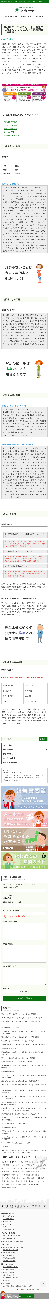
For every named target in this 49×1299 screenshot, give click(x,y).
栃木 (3, 1168)
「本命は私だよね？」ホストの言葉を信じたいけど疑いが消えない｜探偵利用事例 (23, 1138)
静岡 (23, 1172)
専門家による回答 (10, 125)
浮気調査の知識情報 (9, 1252)
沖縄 (24, 1184)
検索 (44, 739)
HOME (6, 1206)
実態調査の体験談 (10, 122)
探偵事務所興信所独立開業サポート (14, 1247)
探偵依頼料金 (8, 754)
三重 (37, 1172)
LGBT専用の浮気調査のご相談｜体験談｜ (14, 1123)
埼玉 (32, 1165)
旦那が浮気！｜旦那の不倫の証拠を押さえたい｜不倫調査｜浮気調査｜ (23, 1086)
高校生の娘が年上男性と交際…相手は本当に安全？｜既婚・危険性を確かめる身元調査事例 (23, 1103)
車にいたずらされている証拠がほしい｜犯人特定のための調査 (21, 1018)
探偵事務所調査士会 (9, 1188)
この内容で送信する (24, 998)
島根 (18, 1178)
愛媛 (8, 1181)
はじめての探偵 (9, 758)
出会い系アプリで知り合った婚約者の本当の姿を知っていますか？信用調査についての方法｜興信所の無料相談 (23, 1109)
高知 (17, 1181)
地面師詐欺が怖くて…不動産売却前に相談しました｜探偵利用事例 (23, 1044)
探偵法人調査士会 (8, 1230)
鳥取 (13, 1178)
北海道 (21, 1162)
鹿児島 (18, 1184)
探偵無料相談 (8, 749)
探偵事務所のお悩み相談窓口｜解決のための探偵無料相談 (20, 1114)
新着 (11, 1206)
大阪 (13, 1175)
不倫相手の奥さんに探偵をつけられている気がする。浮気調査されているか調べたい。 (23, 1092)
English (5, 1227)
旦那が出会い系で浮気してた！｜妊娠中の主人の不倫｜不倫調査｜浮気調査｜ (23, 1066)
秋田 (36, 1162)
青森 (26, 1162)
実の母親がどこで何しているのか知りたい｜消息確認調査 (20, 1037)
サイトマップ (7, 1224)
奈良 (23, 1175)
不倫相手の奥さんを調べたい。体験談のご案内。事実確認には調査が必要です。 (23, 1053)
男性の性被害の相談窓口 (9, 1048)
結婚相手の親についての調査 (10, 1027)
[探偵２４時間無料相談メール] (24, 811)
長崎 (37, 1181)
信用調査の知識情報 (9, 1258)
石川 (3, 1172)
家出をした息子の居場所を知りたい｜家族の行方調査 (18, 1014)
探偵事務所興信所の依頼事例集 (13, 1241)
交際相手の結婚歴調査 (8, 1071)
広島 (28, 1178)
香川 (3, 1181)
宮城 (41, 1162)
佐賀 (42, 1181)
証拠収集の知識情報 (9, 1261)
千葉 (28, 1165)
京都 (18, 1175)
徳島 (12, 1181)
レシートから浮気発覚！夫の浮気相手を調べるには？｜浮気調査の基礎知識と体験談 (23, 1076)
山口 (33, 1178)
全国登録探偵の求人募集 (10, 1250)
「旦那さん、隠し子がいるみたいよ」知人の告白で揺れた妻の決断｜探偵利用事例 (23, 1132)
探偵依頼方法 (40, 16)
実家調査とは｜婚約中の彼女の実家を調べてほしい (18, 1041)
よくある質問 (9, 132)
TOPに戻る (7, 745)
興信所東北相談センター (10, 1267)
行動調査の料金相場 (11, 135)
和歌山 (38, 1175)
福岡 (32, 1181)
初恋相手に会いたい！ (8, 1146)
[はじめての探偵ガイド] (24, 853)
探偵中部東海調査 (8, 1272)
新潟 (30, 1168)
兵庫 (33, 1175)
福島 (8, 1165)
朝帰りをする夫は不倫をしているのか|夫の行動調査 (18, 1058)
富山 (44, 1168)
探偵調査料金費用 (26, 16)
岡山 (23, 1178)
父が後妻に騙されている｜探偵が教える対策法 (16, 1062)
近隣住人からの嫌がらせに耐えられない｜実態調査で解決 (20, 1081)
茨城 (8, 1168)
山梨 (39, 1168)
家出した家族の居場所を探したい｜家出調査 (15, 1143)
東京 (23, 1165)
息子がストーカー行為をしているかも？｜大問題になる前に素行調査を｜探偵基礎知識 (23, 1097)
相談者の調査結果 (10, 129)
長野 (34, 1168)
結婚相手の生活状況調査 (9, 1127)
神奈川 (38, 1165)
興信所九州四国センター (10, 1278)
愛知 (28, 1172)
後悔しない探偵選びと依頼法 (12, 1235)
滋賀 (28, 1175)
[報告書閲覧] (24, 787)
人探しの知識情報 (8, 1255)
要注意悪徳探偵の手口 (10, 1238)
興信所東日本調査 (8, 1269)
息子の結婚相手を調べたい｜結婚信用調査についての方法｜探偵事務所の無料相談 (23, 1032)
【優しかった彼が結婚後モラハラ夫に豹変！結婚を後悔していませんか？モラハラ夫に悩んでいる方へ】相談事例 (23, 1151)
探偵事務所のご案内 (11, 16)
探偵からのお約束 (10, 762)
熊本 (8, 1184)
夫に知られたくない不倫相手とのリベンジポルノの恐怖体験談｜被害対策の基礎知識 (23, 1119)
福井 (8, 1172)
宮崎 (12, 1184)
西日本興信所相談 (8, 1275)
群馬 (44, 1165)
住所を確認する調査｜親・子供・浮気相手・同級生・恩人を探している (23, 1022)
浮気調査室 (6, 1280)
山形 (3, 1165)
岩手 (31, 1162)
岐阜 (32, 1172)
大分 (3, 1184)
